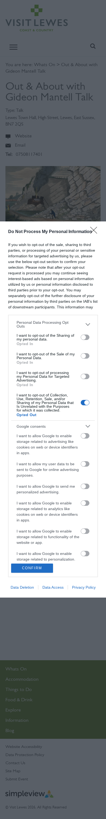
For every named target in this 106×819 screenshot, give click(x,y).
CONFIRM (32, 568)
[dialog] (53, 409)
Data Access (53, 587)
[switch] (85, 337)
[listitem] (53, 324)
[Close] (95, 232)
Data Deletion (22, 587)
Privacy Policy (84, 587)
